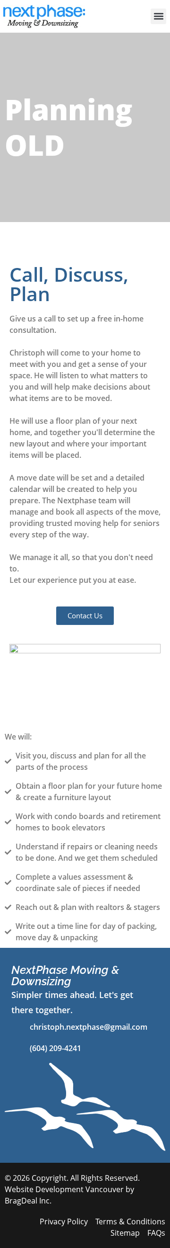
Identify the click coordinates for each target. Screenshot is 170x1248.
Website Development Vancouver (64, 1189)
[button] (158, 16)
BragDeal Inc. (28, 1200)
